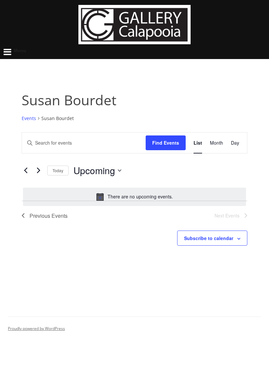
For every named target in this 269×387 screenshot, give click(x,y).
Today (57, 170)
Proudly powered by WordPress (36, 328)
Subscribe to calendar (208, 238)
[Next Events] (38, 170)
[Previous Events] (26, 170)
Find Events (165, 142)
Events (29, 118)
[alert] (134, 197)
